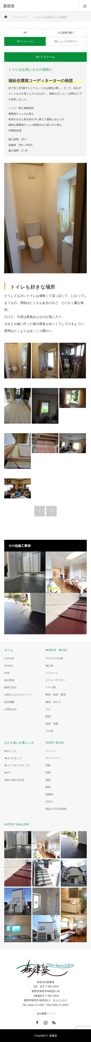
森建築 (49, 794)
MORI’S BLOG (56, 650)
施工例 (49, 665)
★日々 (8, 772)
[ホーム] (5, 15)
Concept (9, 658)
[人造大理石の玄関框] (25, 572)
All (24, 32)
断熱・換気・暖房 (56, 694)
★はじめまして (13, 758)
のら (48, 709)
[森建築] (39, 6)
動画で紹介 (10, 687)
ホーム (8, 650)
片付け (49, 801)
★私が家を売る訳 (14, 779)
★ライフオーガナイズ (17, 765)
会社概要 (9, 702)
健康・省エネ (53, 702)
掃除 (48, 779)
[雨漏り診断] (66, 613)
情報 (48, 772)
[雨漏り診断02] (25, 613)
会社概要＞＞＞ (45, 1013)
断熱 (48, 787)
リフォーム (52, 672)
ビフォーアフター (56, 680)
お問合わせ (10, 709)
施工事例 (9, 680)
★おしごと (10, 750)
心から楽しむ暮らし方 (19, 742)
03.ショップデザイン (66, 41)
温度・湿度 (52, 723)
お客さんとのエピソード (18, 694)
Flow (7, 672)
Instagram (45, 1022)
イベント (51, 750)
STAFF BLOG (55, 742)
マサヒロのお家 (54, 658)
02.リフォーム (25, 41)
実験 (48, 765)
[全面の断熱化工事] (66, 572)
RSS (53, 1022)
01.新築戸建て (66, 32)
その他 (49, 730)
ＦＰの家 (51, 687)
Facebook (37, 1022)
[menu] (85, 6)
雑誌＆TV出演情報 (56, 808)
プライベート (53, 758)
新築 (48, 716)
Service (8, 665)
